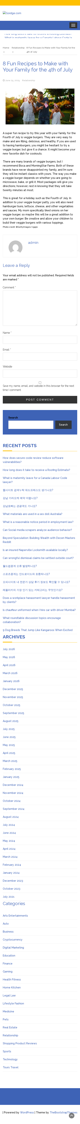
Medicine (8, 1011)
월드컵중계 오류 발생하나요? (20, 566)
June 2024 (9, 832)
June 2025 (9, 737)
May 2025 (9, 745)
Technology (10, 1059)
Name (7, 332)
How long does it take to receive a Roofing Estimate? (36, 470)
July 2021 (9, 896)
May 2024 (9, 840)
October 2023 (11, 888)
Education (9, 955)
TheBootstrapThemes (63, 1112)
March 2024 (10, 856)
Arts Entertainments (15, 915)
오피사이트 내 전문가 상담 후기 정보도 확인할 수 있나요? (36, 581)
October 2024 (11, 800)
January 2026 (11, 681)
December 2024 (13, 784)
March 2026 (10, 673)
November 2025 (13, 697)
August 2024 (11, 816)
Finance (7, 963)
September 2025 (13, 713)
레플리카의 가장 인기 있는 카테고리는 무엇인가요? (33, 589)
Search (13, 417)
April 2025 (9, 752)
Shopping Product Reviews (20, 1043)
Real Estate (10, 1027)
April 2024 (9, 848)
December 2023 (13, 880)
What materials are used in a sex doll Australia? (32, 514)
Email (7, 349)
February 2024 (12, 864)
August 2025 (10, 721)
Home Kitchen (12, 987)
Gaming (7, 971)
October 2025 (11, 705)
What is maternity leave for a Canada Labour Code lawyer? (40, 36)
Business (8, 931)
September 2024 (13, 808)
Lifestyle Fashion (13, 1003)
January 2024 (11, 872)
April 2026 (9, 665)
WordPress (27, 1112)
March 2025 (10, 760)
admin (33, 242)
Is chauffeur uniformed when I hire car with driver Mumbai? (39, 610)
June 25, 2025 (12, 80)
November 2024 (13, 792)
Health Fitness (12, 979)
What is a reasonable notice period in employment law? (38, 521)
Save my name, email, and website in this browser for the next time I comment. (38, 387)
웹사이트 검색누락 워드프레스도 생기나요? (28, 490)
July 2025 (9, 729)
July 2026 (9, 649)
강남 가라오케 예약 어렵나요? (20, 498)
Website (7, 366)
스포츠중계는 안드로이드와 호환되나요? (26, 573)
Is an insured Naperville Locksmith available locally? (35, 550)
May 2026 (9, 657)
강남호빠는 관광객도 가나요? (20, 506)
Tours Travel (10, 1067)
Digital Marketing (13, 947)
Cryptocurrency (13, 939)
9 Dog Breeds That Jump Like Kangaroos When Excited (38, 630)
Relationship (28, 80)
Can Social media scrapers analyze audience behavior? (37, 529)
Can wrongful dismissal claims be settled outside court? (38, 558)
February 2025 (12, 768)
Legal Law (9, 995)
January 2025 (11, 776)
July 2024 (9, 824)
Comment (9, 287)
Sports (7, 1051)
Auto (6, 923)
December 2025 (13, 689)
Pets (6, 1019)
